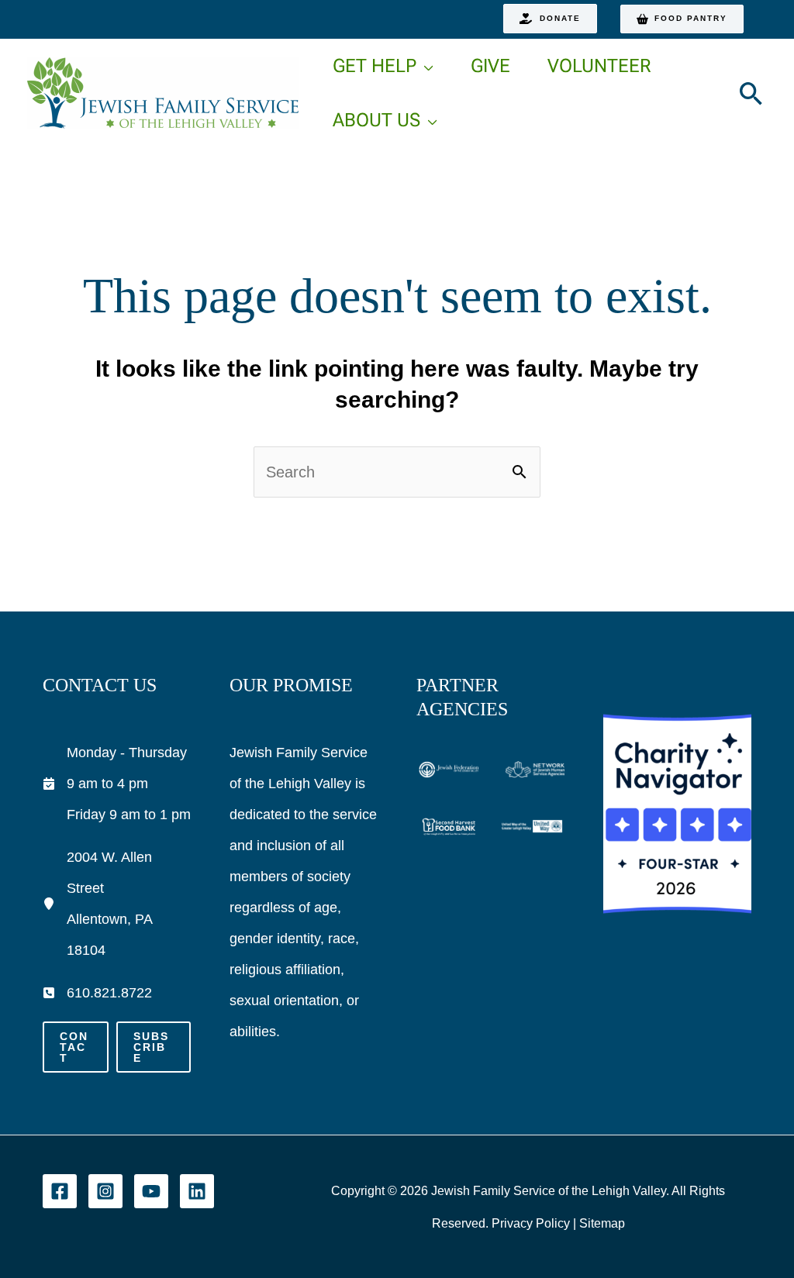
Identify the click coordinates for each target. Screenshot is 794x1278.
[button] (550, 18)
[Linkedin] (197, 1191)
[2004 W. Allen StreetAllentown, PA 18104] (117, 904)
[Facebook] (60, 1191)
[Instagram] (105, 1191)
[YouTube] (151, 1191)
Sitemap (602, 1223)
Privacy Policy (531, 1223)
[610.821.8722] (97, 992)
